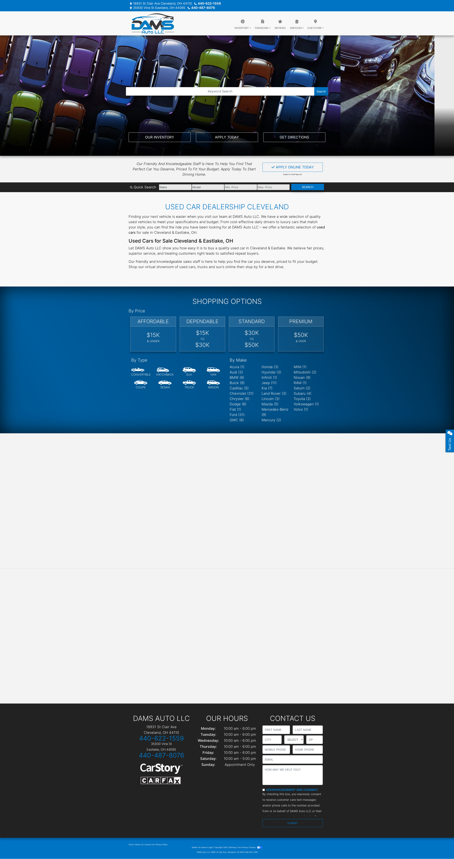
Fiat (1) (235, 409)
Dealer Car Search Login (202, 847)
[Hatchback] (165, 372)
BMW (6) (237, 377)
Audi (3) (236, 372)
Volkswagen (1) (306, 404)
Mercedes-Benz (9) (275, 412)
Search (321, 91)
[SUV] (189, 372)
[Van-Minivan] (213, 372)
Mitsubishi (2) (305, 372)
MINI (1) (300, 367)
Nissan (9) (302, 377)
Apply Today (227, 137)
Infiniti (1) (269, 377)
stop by (251, 267)
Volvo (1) (301, 409)
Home (131, 844)
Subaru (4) (302, 393)
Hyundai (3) (271, 372)
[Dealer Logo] (151, 23)
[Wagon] (213, 384)
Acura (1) (237, 367)
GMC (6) (237, 420)
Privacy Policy (162, 844)
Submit (292, 823)
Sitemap (232, 847)
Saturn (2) (302, 388)
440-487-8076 (203, 8)
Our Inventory (159, 137)
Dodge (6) (238, 404)
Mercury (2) (271, 420)
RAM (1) (300, 383)
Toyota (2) (302, 399)
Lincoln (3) (270, 399)
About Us (139, 844)
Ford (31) (237, 415)
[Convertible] (141, 372)
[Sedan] (164, 384)
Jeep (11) (269, 383)
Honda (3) (270, 367)
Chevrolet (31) (242, 393)
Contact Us (149, 844)
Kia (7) (267, 388)
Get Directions (294, 137)
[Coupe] (140, 384)
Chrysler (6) (239, 399)
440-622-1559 (209, 3)
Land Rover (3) (274, 393)
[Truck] (189, 384)
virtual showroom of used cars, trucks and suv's (184, 267)
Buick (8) (237, 383)
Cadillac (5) (239, 388)
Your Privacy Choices (246, 847)
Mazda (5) (270, 404)
